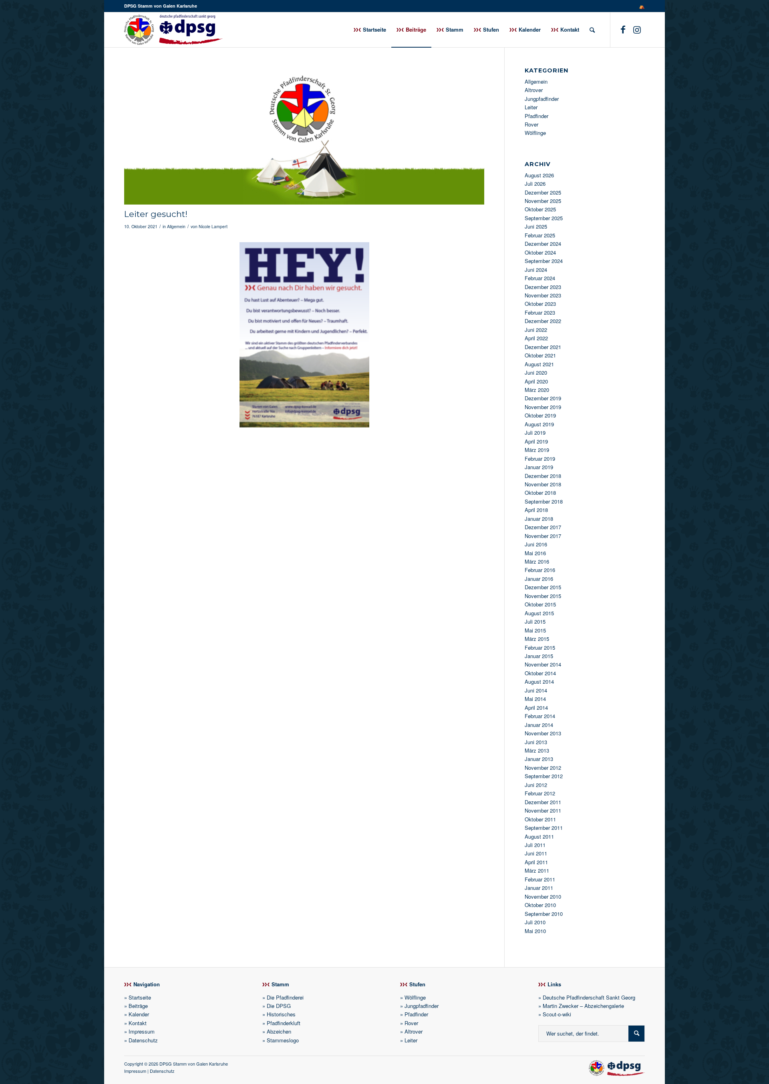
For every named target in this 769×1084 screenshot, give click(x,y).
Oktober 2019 (540, 415)
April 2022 (536, 338)
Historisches (281, 1014)
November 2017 (543, 536)
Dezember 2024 (543, 243)
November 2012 (543, 767)
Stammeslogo (283, 1040)
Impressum (142, 1031)
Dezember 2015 (543, 587)
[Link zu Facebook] (623, 29)
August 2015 (539, 613)
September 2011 (544, 827)
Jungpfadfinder (542, 98)
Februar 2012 (540, 793)
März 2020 (537, 389)
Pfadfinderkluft (283, 1023)
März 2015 (537, 638)
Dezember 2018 (543, 476)
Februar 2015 (540, 647)
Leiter (531, 107)
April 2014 (536, 707)
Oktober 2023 (540, 303)
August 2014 (539, 681)
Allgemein (176, 226)
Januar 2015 (539, 656)
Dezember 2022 (543, 321)
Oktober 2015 (540, 604)
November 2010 (543, 896)
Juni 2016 (536, 544)
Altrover (534, 90)
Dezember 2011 (543, 802)
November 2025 (543, 201)
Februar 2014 (540, 716)
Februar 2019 (540, 458)
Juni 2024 (536, 269)
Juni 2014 (536, 690)
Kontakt (138, 1023)
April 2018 (536, 510)
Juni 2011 (536, 853)
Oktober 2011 (540, 819)
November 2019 (543, 407)
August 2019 (539, 424)
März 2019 (537, 450)
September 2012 (544, 776)
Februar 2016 (540, 570)
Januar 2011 (539, 887)
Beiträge (138, 1006)
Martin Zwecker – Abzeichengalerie (583, 1006)
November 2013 (543, 733)
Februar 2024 (540, 278)
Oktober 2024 (540, 252)
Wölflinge (535, 133)
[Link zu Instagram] (637, 29)
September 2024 (544, 261)
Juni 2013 (536, 742)
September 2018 (544, 501)
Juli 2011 (535, 845)
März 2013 (537, 750)
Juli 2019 (535, 432)
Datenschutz (143, 1040)
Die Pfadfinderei (285, 997)
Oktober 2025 (540, 209)
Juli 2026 (535, 183)
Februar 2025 (540, 235)
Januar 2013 (539, 759)
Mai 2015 (535, 630)
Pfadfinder (536, 116)
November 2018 (543, 484)
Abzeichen (279, 1031)
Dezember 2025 (543, 192)
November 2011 (543, 810)
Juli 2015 (535, 621)
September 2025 (544, 218)
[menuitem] (640, 6)
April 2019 (536, 441)
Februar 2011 (540, 879)
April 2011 (536, 862)
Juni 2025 (536, 226)
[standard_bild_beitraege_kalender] (304, 136)
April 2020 (536, 381)
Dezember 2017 (543, 527)
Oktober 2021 (540, 355)
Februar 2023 (540, 312)
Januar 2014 (539, 725)
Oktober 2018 (540, 492)
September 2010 (544, 913)
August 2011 (539, 836)
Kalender (139, 1014)
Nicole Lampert (213, 226)
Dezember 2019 (543, 398)
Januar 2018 (539, 518)
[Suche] (592, 29)
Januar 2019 (539, 467)
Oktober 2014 (540, 673)
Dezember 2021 (543, 347)
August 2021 (539, 364)
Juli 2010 (535, 922)
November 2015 (543, 596)
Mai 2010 (535, 931)
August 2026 (539, 175)
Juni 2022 (536, 329)
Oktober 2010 (540, 905)
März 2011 (537, 870)
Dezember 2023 (543, 287)
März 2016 (537, 561)
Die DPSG (279, 1006)
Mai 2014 (535, 699)
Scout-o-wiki (557, 1014)
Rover (531, 124)
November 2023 (543, 295)
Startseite (140, 997)
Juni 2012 (536, 785)
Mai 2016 (535, 553)
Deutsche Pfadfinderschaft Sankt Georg (589, 997)
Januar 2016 (539, 578)
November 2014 (543, 664)
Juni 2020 (536, 372)
